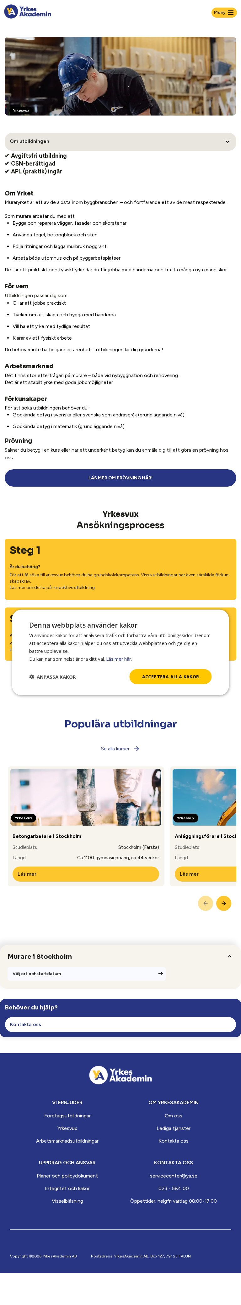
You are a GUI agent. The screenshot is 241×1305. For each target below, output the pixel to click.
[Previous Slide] (205, 903)
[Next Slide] (223, 903)
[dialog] (120, 652)
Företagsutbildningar (67, 1116)
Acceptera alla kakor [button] (170, 676)
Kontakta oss (173, 1141)
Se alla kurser (115, 749)
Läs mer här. (119, 659)
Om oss (173, 1116)
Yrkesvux (67, 1128)
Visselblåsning (67, 1201)
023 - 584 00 (173, 1188)
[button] (52, 676)
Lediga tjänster (173, 1128)
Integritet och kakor (67, 1188)
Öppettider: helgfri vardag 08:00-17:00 (173, 1201)
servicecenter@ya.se (173, 1176)
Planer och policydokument (67, 1176)
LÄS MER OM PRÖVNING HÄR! (120, 478)
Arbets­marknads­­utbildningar (67, 1141)
